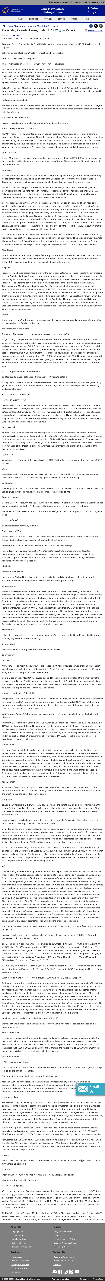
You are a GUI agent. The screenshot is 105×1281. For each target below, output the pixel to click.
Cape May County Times (20, 25)
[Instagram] (65, 1272)
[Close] (77, 1084)
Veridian (65, 1279)
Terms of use (98, 1279)
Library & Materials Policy (64, 1239)
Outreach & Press (18, 1243)
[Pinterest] (71, 1272)
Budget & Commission (63, 1231)
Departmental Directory (63, 1257)
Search (33, 19)
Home (19, 19)
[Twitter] (96, 26)
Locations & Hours (19, 1239)
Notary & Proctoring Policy (65, 1243)
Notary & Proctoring (20, 1264)
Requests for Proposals (21, 1247)
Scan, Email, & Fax (19, 1268)
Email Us (57, 1264)
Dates (61, 19)
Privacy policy (85, 1279)
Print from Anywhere (20, 1261)
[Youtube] (77, 1272)
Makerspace (16, 1257)
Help (86, 19)
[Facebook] (91, 26)
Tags (74, 19)
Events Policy (59, 1235)
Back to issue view (11, 35)
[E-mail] (101, 26)
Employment (17, 1231)
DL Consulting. (19, 1279)
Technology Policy (61, 1247)
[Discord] (54, 1272)
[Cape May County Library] (3, 26)
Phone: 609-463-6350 (63, 1261)
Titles (48, 19)
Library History (17, 1235)
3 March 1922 (42, 25)
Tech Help (15, 1272)
